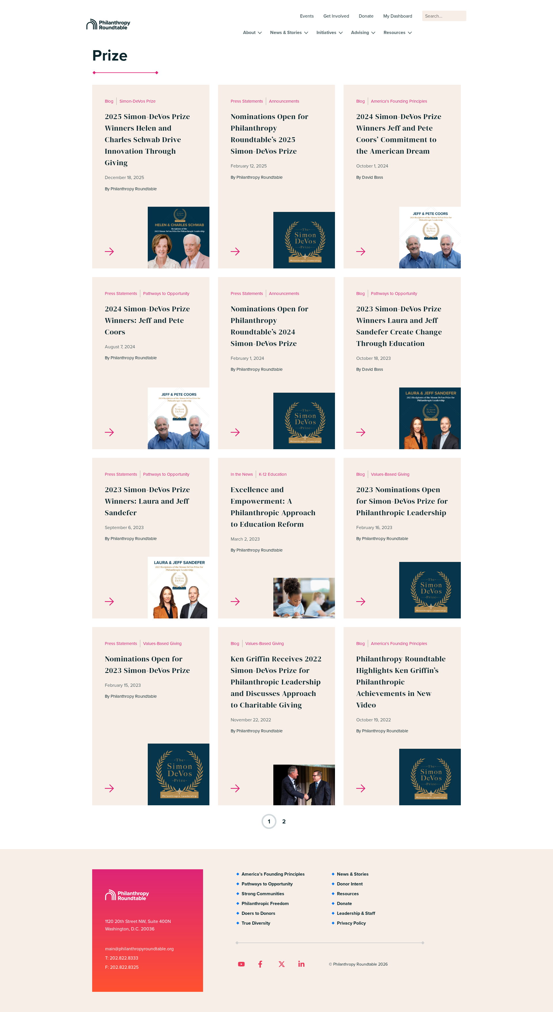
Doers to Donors (258, 913)
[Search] (459, 18)
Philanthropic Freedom (265, 903)
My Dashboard (397, 16)
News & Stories (286, 32)
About (249, 32)
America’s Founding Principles (273, 874)
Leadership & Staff (356, 913)
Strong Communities (263, 893)
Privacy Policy (351, 923)
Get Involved (336, 16)
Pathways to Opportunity (267, 884)
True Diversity (256, 923)
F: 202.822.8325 (122, 967)
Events (307, 16)
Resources (395, 32)
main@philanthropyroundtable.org (139, 948)
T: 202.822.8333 (121, 958)
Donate (366, 16)
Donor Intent (350, 884)
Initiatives (326, 32)
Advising (360, 32)
